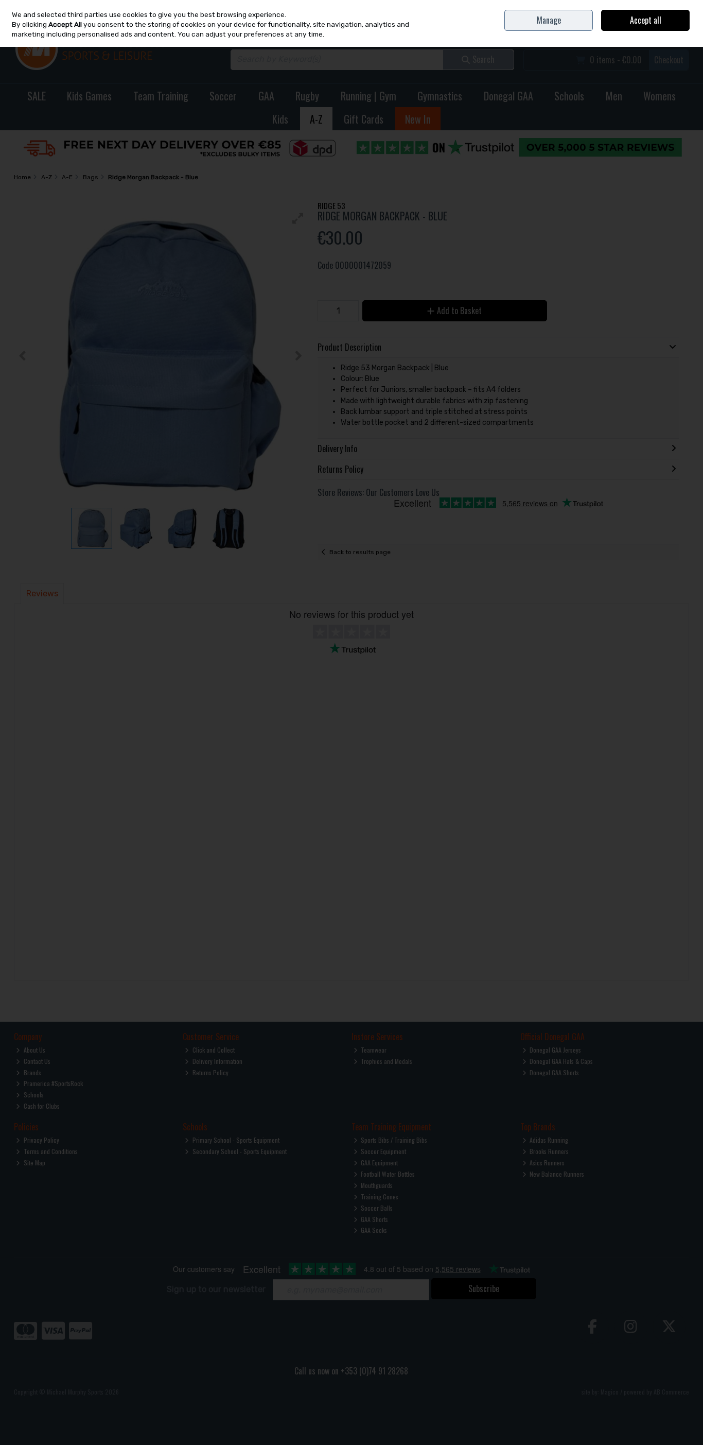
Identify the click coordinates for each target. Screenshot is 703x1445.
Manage (549, 20)
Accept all (645, 20)
